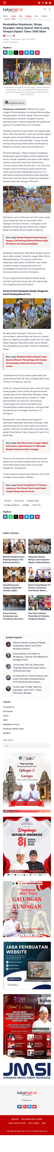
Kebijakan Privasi (11, 724)
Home (5, 16)
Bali (20, 16)
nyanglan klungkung (11, 505)
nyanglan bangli (33, 501)
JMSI (5, 720)
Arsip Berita (8, 707)
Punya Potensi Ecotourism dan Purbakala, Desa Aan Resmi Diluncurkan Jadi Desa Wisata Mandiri (14, 616)
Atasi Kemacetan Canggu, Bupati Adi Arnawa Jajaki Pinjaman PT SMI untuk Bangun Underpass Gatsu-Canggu (27, 446)
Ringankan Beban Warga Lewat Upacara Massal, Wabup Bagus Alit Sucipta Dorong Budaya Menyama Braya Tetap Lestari (39, 560)
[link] (39, 3)
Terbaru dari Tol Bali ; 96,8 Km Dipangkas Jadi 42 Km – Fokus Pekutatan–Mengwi (27, 690)
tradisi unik (36, 505)
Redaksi (6, 733)
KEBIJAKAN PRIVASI (17, 1123)
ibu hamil (7, 501)
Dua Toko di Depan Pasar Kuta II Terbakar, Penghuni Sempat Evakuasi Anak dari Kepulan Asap (39, 616)
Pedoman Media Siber (13, 728)
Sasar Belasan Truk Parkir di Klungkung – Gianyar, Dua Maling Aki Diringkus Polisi (30, 656)
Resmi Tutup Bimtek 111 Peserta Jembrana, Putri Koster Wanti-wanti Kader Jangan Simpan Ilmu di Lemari (26, 488)
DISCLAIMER (33, 1123)
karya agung (19, 501)
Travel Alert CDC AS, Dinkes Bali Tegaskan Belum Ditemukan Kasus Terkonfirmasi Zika (29, 667)
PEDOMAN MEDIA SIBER (31, 1119)
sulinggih (25, 505)
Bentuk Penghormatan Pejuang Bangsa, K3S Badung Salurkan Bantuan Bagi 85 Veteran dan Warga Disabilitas (27, 240)
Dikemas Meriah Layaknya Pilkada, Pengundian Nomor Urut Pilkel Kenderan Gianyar (29, 645)
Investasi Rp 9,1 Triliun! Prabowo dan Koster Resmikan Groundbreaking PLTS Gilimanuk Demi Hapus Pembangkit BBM (30, 679)
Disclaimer (8, 711)
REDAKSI (15, 1119)
